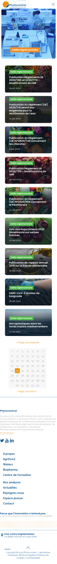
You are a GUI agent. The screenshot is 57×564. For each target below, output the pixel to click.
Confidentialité (32, 558)
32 (27, 370)
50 (17, 385)
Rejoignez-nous (13, 493)
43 (12, 380)
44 (17, 380)
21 (43, 360)
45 (22, 380)
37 (17, 375)
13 (38, 356)
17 (22, 360)
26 (32, 365)
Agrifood (9, 459)
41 (38, 375)
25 (27, 365)
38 (22, 375)
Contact (8, 503)
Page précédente (28, 342)
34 (37, 370)
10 (22, 356)
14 (43, 356)
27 (38, 365)
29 (12, 370)
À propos (9, 453)
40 (32, 375)
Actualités (10, 487)
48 (37, 380)
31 (22, 370)
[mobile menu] (53, 4)
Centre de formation (17, 475)
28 (43, 365)
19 (32, 360)
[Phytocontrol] (15, 4)
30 (17, 370)
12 (33, 356)
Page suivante (26, 391)
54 (37, 385)
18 (27, 360)
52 (27, 385)
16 (17, 360)
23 (17, 365)
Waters (8, 464)
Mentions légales (27, 555)
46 (27, 380)
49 (42, 380)
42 (43, 375)
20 (37, 360)
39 (27, 375)
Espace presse (13, 498)
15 (12, 360)
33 (32, 370)
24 (22, 365)
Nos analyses (12, 482)
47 (32, 380)
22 (12, 365)
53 (32, 385)
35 (43, 370)
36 (12, 375)
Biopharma (10, 469)
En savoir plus (7, 433)
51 (22, 385)
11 (27, 356)
